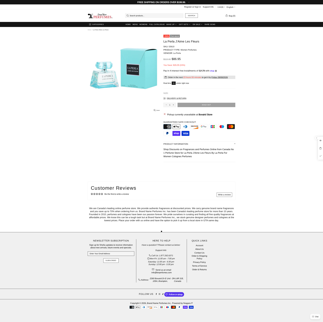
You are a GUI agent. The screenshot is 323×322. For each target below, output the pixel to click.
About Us (199, 249)
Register (188, 7)
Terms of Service (199, 266)
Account (199, 245)
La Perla (177, 53)
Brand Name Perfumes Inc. (100, 16)
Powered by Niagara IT (182, 303)
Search (191, 16)
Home (89, 29)
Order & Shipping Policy (199, 257)
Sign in (198, 7)
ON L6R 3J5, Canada (177, 279)
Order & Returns (199, 269)
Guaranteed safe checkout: (179, 122)
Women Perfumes (189, 50)
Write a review (224, 195)
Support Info (208, 7)
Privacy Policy (199, 262)
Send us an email (163, 270)
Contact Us (199, 253)
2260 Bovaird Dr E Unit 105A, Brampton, (160, 279)
